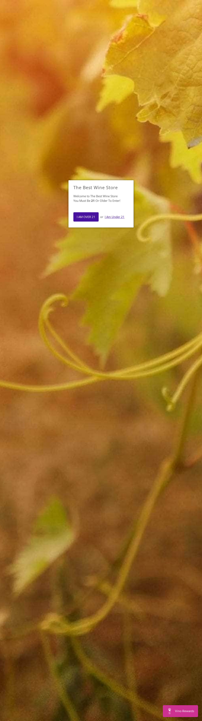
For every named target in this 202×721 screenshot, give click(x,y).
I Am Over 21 (86, 217)
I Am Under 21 (114, 217)
